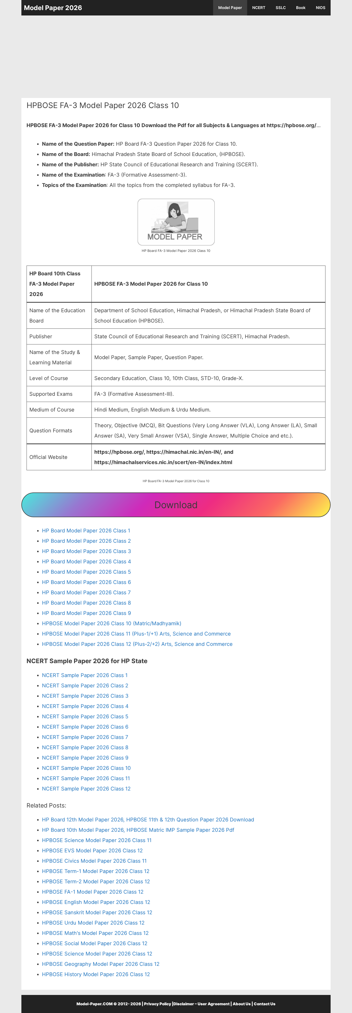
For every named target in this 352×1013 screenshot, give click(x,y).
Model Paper (230, 7)
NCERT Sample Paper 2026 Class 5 (85, 716)
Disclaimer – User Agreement (201, 1003)
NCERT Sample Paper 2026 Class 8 (85, 747)
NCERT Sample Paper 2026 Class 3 (85, 696)
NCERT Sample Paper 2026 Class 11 (86, 778)
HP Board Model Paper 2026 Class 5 (86, 572)
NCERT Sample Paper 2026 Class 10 (86, 768)
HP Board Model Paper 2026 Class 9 (86, 613)
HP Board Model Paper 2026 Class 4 (86, 561)
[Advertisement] (176, 57)
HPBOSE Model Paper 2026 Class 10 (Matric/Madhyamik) (111, 623)
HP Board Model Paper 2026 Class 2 (86, 541)
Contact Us (264, 1003)
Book (301, 7)
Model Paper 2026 (53, 8)
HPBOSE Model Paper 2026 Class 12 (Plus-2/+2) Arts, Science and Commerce (137, 644)
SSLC (281, 7)
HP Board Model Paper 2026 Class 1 (86, 531)
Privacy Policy (157, 1003)
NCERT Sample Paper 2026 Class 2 (85, 685)
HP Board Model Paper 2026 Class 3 (86, 551)
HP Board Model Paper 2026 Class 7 (86, 592)
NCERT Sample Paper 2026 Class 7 (85, 737)
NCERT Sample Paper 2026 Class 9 (85, 758)
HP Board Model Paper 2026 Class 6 (86, 582)
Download (176, 504)
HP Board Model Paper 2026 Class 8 (86, 603)
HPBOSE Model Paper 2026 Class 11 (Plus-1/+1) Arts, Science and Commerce (136, 634)
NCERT (258, 7)
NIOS (320, 7)
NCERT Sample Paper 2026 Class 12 (86, 789)
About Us (242, 1003)
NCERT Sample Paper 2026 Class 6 (85, 727)
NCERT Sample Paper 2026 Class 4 (85, 706)
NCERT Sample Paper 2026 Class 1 (85, 675)
